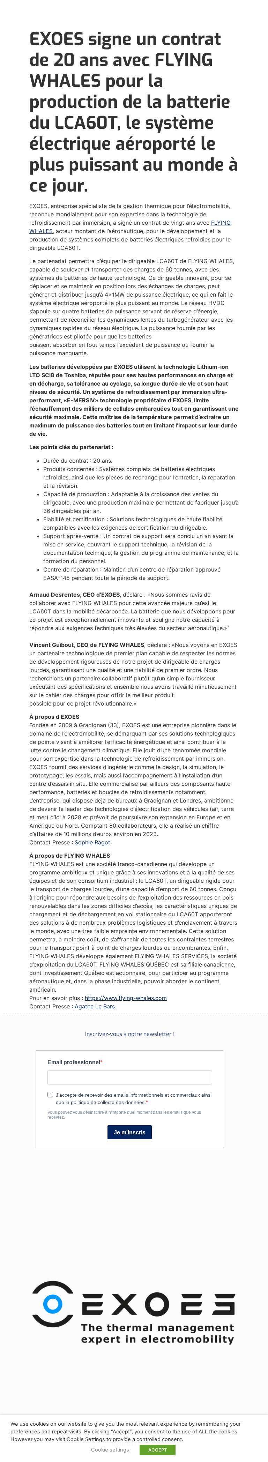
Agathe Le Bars (95, 1006)
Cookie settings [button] (110, 1450)
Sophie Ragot (92, 842)
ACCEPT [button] (157, 1450)
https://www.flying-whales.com (126, 997)
